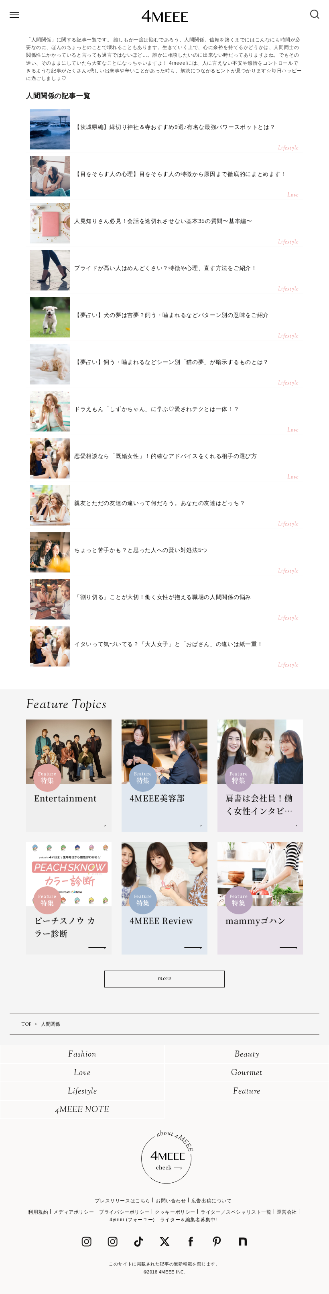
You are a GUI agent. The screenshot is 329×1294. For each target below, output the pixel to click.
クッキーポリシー (175, 1212)
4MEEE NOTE (82, 1110)
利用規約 (38, 1212)
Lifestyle (82, 1092)
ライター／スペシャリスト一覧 (236, 1212)
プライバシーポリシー (124, 1212)
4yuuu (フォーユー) (132, 1219)
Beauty (247, 1055)
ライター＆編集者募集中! (188, 1219)
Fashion (82, 1055)
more (164, 978)
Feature (246, 1092)
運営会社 (287, 1212)
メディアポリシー (73, 1212)
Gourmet (246, 1073)
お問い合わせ (171, 1201)
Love (82, 1073)
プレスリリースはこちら (122, 1201)
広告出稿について (211, 1201)
